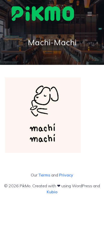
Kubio (52, 191)
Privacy (66, 174)
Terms (44, 174)
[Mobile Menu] (89, 13)
